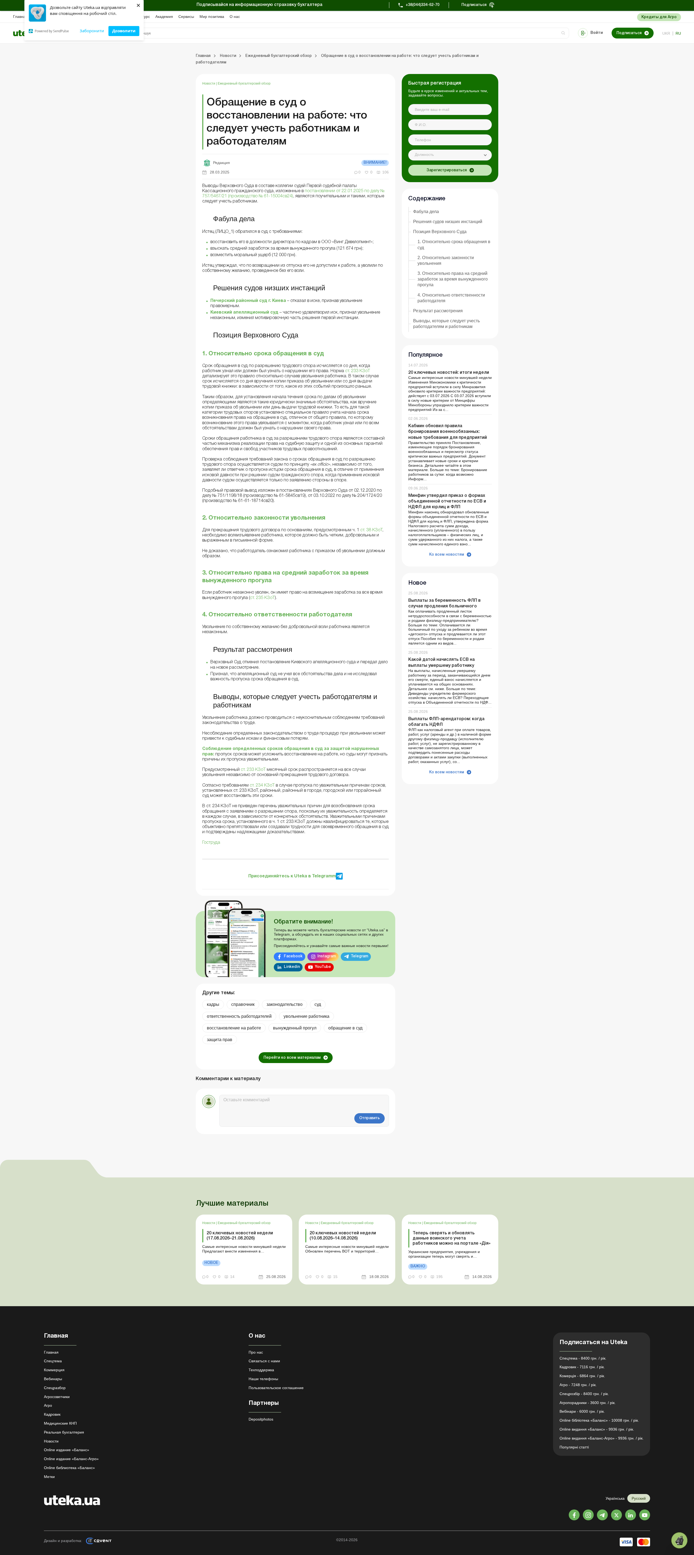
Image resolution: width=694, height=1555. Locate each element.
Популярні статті (574, 1447)
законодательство (284, 1004)
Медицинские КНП (60, 1423)
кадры (213, 1004)
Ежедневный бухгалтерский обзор (244, 83)
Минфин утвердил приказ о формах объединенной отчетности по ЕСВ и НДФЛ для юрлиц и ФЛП (447, 501)
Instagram (326, 956)
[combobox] (450, 155)
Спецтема (53, 1361)
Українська (615, 1498)
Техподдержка (261, 1370)
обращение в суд (345, 1028)
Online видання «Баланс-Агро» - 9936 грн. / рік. (602, 1438)
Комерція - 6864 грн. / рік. (582, 1376)
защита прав (219, 1039)
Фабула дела (426, 211)
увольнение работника (306, 1016)
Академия (164, 16)
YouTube (323, 967)
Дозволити (124, 30)
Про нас (256, 1352)
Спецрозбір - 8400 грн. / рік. (584, 1394)
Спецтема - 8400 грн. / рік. (583, 1358)
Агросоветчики (57, 1397)
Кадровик (52, 1414)
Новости (209, 83)
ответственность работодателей (239, 1016)
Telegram (359, 956)
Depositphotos (261, 1419)
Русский (639, 1498)
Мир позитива (212, 16)
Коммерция (54, 1370)
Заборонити (92, 30)
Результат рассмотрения (438, 310)
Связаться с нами (264, 1361)
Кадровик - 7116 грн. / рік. (582, 1367)
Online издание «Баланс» (66, 1450)
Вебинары (53, 1379)
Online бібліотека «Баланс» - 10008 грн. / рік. (599, 1420)
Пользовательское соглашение (276, 1388)
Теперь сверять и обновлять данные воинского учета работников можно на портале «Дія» (451, 1238)
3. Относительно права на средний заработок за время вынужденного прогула (452, 279)
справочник (243, 1004)
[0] (679, 1540)
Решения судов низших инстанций (447, 221)
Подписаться (474, 5)
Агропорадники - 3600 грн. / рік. (588, 1403)
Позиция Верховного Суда (440, 231)
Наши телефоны (263, 1379)
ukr (666, 33)
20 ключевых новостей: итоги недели (448, 373)
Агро (48, 1405)
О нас (235, 16)
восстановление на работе (234, 1028)
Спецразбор (55, 1388)
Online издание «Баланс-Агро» (71, 1459)
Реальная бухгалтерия (64, 1432)
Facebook (293, 956)
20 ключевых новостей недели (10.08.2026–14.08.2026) (343, 1235)
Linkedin (292, 967)
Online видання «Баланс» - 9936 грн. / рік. (597, 1429)
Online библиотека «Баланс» (69, 1468)
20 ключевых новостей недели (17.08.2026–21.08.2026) (240, 1235)
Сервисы (186, 16)
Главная (20, 16)
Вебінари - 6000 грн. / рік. (582, 1411)
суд (317, 1004)
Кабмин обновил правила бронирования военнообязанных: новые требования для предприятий (447, 431)
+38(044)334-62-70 (422, 5)
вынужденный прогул (294, 1028)
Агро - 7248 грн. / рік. (578, 1385)
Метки (49, 1476)
